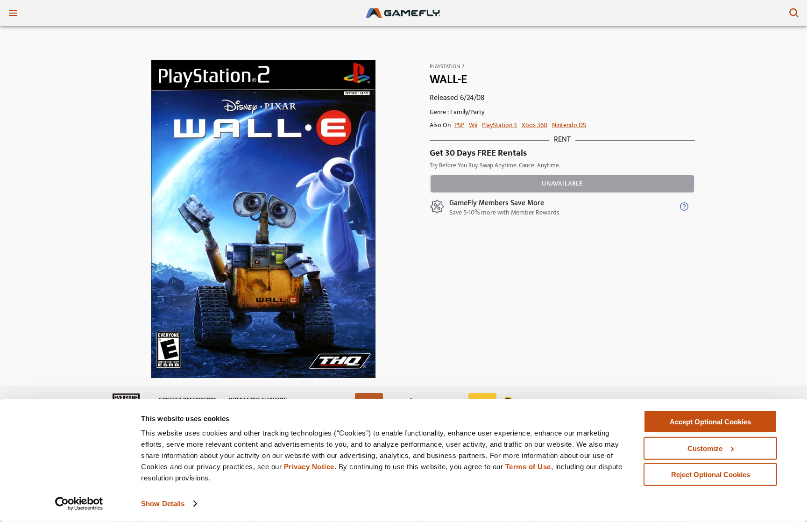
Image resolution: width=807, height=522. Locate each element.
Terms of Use (528, 467)
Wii (473, 125)
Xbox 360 (534, 125)
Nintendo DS (569, 125)
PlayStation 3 (499, 125)
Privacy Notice (309, 467)
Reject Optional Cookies (710, 475)
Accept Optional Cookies (710, 422)
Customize (704, 448)
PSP (459, 125)
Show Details (162, 504)
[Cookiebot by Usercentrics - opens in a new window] (79, 504)
